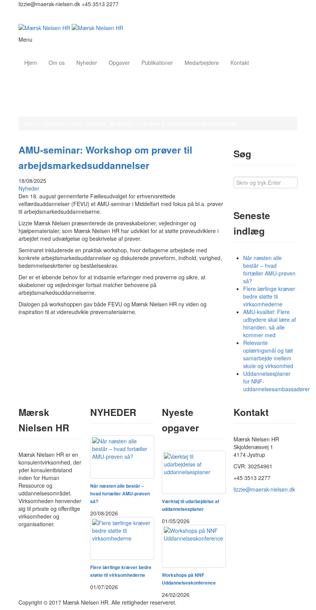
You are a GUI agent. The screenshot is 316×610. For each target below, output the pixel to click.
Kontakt (239, 62)
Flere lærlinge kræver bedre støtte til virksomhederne (269, 296)
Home (31, 123)
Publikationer (157, 62)
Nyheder (86, 62)
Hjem (30, 62)
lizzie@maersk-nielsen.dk (264, 489)
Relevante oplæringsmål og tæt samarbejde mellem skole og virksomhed (268, 354)
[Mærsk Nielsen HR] (70, 27)
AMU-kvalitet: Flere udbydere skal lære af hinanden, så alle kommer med (269, 323)
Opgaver (119, 62)
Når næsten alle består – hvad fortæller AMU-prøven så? (269, 269)
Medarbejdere (202, 62)
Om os (57, 62)
